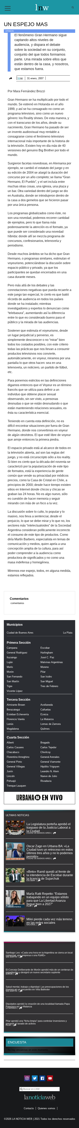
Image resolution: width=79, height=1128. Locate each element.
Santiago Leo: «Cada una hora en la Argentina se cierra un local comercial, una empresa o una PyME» (39, 954)
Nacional (31, 925)
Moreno (44, 667)
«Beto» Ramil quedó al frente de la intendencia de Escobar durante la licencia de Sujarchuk (49, 875)
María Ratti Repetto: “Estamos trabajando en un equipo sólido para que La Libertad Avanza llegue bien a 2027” (47, 899)
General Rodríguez (17, 652)
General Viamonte (50, 761)
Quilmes (45, 728)
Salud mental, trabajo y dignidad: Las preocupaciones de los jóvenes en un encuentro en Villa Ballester (37, 988)
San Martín (13, 681)
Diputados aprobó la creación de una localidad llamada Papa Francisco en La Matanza (38, 1005)
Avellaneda (46, 704)
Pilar (42, 671)
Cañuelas (45, 709)
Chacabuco (13, 752)
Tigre (9, 686)
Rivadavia (45, 780)
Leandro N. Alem (49, 771)
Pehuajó (11, 780)
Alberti (10, 742)
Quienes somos (46, 1108)
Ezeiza (44, 714)
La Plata (67, 632)
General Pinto (14, 761)
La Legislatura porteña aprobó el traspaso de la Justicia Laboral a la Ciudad (48, 827)
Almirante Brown (16, 704)
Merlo (10, 667)
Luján (10, 662)
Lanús (10, 724)
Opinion (9, 31)
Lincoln (11, 776)
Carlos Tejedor (48, 747)
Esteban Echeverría (18, 714)
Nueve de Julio (48, 776)
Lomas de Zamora (50, 724)
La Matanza (46, 719)
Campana (12, 647)
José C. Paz (47, 657)
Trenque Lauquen (16, 785)
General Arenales (49, 757)
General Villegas (16, 766)
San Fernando (14, 676)
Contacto (29, 1108)
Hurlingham (46, 652)
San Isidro (46, 676)
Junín (10, 771)
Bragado (45, 742)
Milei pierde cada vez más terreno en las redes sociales (49, 921)
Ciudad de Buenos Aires (20, 632)
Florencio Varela (16, 719)
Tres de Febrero (49, 686)
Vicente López (15, 691)
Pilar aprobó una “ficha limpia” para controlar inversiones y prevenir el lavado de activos (36, 1022)
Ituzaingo (12, 657)
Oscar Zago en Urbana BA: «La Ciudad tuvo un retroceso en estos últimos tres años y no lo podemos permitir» (49, 851)
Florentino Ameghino (18, 757)
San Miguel (46, 681)
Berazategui (13, 709)
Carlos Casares (15, 747)
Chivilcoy (45, 752)
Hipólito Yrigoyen (49, 766)
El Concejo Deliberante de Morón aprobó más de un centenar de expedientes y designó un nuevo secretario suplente (39, 971)
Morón (10, 671)
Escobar (45, 647)
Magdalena (13, 728)
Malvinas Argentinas (51, 662)
